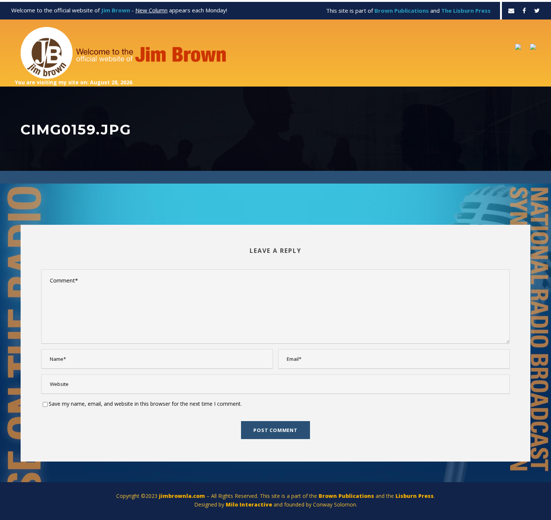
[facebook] (524, 10)
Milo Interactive (250, 504)
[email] (511, 10)
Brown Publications (346, 495)
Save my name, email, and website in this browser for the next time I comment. (145, 403)
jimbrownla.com (182, 495)
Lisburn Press (414, 495)
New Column (151, 10)
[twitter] (537, 10)
